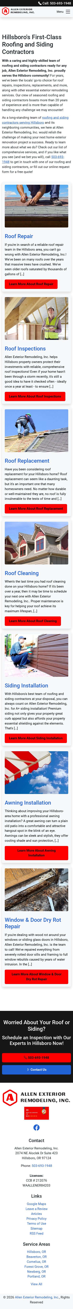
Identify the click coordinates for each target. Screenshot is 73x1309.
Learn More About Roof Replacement (36, 509)
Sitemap (36, 1228)
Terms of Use (36, 1224)
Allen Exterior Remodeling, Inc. (37, 1297)
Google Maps (36, 1204)
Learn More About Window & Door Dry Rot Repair (36, 976)
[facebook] (36, 1127)
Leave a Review (37, 1209)
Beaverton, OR (36, 1257)
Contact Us (38, 1070)
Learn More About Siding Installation (36, 738)
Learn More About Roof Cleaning (33, 621)
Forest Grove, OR (36, 1267)
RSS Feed (36, 1233)
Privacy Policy (36, 1219)
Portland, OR (36, 1276)
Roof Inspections (25, 348)
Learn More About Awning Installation (36, 853)
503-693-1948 (38, 1058)
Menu (60, 11)
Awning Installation (28, 802)
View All (36, 1284)
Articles (36, 1214)
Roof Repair (19, 236)
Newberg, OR (36, 1272)
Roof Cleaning (22, 573)
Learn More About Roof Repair (31, 284)
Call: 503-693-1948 (56, 3)
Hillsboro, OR (36, 1252)
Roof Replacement (27, 461)
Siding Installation (26, 685)
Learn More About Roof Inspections (35, 396)
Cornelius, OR (36, 1262)
